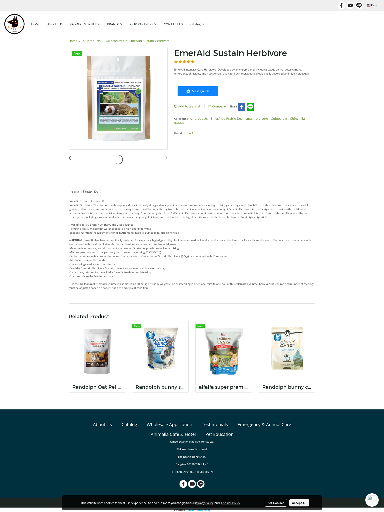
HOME (35, 24)
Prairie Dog (235, 118)
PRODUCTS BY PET (84, 24)
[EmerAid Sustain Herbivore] (118, 99)
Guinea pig (279, 118)
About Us (102, 424)
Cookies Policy (230, 503)
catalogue (197, 24)
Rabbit (179, 123)
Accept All (299, 503)
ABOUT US (55, 24)
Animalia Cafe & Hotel (173, 434)
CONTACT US (173, 24)
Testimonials (215, 424)
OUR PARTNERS (142, 24)
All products (199, 118)
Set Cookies (276, 503)
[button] (215, 24)
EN (372, 5)
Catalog (129, 424)
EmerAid (217, 118)
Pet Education (219, 434)
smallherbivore (257, 118)
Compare (218, 106)
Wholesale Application (169, 424)
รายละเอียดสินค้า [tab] (84, 192)
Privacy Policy (204, 503)
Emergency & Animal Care (264, 424)
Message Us (200, 91)
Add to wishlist (188, 106)
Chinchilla (298, 118)
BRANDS (113, 24)
